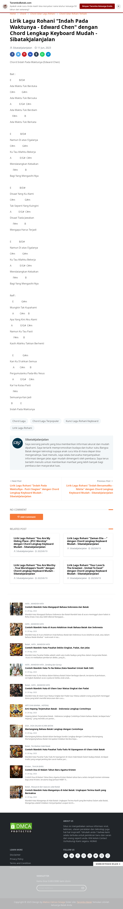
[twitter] (95, 855)
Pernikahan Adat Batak (40, 746)
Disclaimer (15, 854)
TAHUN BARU (38, 766)
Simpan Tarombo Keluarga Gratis (97, 6)
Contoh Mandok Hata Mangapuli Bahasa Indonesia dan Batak (57, 607)
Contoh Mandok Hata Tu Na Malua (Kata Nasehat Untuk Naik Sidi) (59, 668)
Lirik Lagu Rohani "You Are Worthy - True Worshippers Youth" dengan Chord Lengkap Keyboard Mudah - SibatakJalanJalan (34, 569)
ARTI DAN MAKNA (33, 705)
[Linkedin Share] (30, 54)
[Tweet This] (18, 54)
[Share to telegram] (48, 54)
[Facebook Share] (12, 54)
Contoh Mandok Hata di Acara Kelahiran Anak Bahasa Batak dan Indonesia (64, 627)
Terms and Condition (20, 863)
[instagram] (101, 855)
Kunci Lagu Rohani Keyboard (82, 421)
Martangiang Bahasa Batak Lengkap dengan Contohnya (54, 729)
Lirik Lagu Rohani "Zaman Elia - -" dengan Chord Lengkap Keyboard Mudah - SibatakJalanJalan (87, 541)
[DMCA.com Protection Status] (21, 827)
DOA (27, 726)
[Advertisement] (61, 887)
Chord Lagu (19, 421)
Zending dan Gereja (53, 664)
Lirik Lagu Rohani (22, 428)
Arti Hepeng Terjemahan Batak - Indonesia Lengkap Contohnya (58, 708)
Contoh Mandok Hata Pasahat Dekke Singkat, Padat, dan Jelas (57, 647)
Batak (27, 644)
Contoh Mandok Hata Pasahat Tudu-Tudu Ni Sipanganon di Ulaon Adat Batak (65, 749)
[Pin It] (24, 54)
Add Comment (28, 516)
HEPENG (45, 705)
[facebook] (89, 855)
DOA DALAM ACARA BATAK (41, 726)
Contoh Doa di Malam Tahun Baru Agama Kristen (50, 769)
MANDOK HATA (37, 603)
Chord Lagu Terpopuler (46, 421)
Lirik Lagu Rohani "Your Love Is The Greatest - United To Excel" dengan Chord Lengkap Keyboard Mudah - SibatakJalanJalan (87, 569)
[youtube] (83, 855)
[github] (107, 855)
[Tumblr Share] (36, 54)
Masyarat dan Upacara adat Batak (45, 787)
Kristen (28, 766)
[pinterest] (77, 855)
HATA (27, 603)
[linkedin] (71, 855)
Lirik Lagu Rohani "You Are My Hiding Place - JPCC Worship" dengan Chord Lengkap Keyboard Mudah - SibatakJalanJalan (34, 543)
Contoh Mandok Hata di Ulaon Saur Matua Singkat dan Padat (57, 688)
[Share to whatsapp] (42, 54)
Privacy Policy (16, 859)
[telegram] (65, 855)
